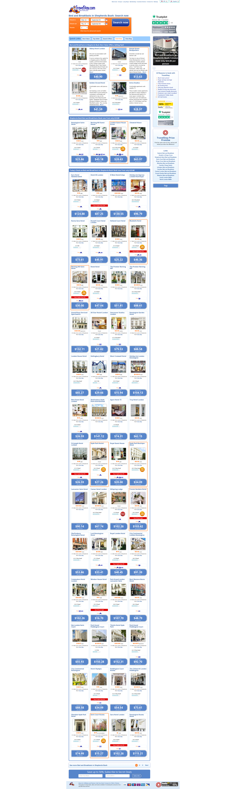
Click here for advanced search (90, 31)
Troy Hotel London (137, 400)
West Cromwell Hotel (118, 356)
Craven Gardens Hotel (138, 489)
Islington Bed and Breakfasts (165, 167)
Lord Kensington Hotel (97, 534)
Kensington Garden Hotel (137, 313)
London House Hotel (79, 356)
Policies (117, 783)
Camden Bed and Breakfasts (165, 169)
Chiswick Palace (136, 123)
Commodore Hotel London (78, 580)
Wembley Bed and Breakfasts (165, 163)
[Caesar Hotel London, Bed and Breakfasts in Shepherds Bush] (99, 498)
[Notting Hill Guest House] (99, 133)
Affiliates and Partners (89, 783)
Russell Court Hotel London (98, 222)
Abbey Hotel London (97, 49)
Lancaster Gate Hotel (79, 489)
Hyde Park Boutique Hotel (137, 444)
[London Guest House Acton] (118, 133)
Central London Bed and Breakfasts (165, 171)
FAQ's (112, 783)
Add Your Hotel (100, 783)
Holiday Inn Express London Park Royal (137, 176)
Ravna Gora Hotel (78, 221)
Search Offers (107, 39)
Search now (120, 22)
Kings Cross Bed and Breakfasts (165, 161)
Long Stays (126, 1)
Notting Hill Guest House (98, 123)
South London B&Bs (166, 177)
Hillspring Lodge (116, 489)
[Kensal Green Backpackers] (119, 54)
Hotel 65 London (97, 175)
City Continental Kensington (77, 669)
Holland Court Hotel (117, 221)
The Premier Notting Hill (118, 267)
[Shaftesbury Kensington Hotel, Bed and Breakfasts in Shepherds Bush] (80, 544)
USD (164, 1)
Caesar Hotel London (99, 489)
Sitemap (156, 1)
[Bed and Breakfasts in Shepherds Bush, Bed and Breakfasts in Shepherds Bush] (80, 185)
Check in (73, 20)
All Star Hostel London (99, 313)
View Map (128, 39)
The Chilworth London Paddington (138, 669)
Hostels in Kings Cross (165, 155)
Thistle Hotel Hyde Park (117, 626)
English (175, 1)
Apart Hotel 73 (115, 400)
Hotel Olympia (96, 669)
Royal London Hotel (117, 533)
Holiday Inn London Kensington (137, 357)
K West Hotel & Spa (117, 175)
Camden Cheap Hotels (165, 165)
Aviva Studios (134, 83)
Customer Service (141, 1)
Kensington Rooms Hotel (137, 715)
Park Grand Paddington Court (97, 626)
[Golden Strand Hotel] (79, 88)
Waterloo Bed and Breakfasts (165, 175)
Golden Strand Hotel (97, 83)
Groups (120, 1)
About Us (81, 783)
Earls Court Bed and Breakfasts (165, 159)
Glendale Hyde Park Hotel (78, 715)
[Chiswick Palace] (138, 133)
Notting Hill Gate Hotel (77, 267)
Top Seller (96, 39)
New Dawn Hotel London (77, 400)
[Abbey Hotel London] (79, 54)
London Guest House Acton (118, 123)
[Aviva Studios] (119, 88)
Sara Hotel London (117, 715)
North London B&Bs (166, 179)
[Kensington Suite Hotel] (80, 133)
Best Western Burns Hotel (137, 580)
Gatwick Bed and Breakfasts (165, 153)
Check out (73, 23)
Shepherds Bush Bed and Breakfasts (166, 157)
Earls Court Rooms (97, 715)
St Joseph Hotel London (77, 444)
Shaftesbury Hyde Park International (98, 400)
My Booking (133, 1)
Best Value (86, 39)
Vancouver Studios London (117, 313)
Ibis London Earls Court (77, 626)
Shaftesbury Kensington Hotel (78, 534)
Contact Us (150, 1)
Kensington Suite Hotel (77, 123)
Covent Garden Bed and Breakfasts (165, 173)
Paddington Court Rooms (117, 669)
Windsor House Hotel (99, 579)
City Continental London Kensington (137, 534)
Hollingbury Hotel (97, 356)
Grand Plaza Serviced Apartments (79, 313)
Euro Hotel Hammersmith (76, 176)
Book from (98, 76)
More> (91, 72)
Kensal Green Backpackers (134, 49)
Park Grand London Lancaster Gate (117, 580)
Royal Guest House (117, 443)
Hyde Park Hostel (97, 443)
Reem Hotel (95, 267)
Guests (72, 27)
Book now (114, 1)
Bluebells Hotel (135, 221)
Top (165, 185)
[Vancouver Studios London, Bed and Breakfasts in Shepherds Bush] (118, 323)
